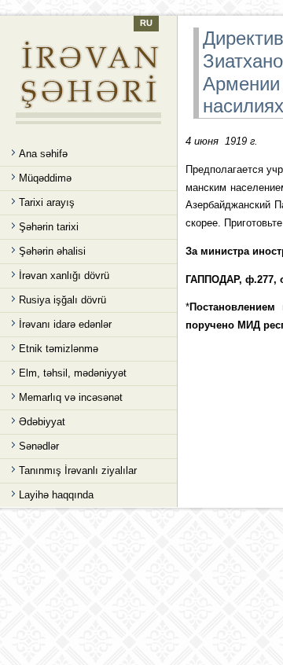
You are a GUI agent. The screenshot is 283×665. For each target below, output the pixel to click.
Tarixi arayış (47, 202)
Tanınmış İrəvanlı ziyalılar (78, 470)
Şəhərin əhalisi (52, 251)
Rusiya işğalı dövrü (62, 300)
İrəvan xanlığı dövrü (64, 275)
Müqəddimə (45, 178)
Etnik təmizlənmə (58, 349)
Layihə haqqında (56, 495)
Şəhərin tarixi (49, 227)
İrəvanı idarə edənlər (65, 324)
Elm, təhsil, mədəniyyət (73, 373)
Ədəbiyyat (42, 422)
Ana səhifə (43, 154)
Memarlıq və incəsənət (71, 397)
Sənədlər (39, 446)
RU (146, 23)
